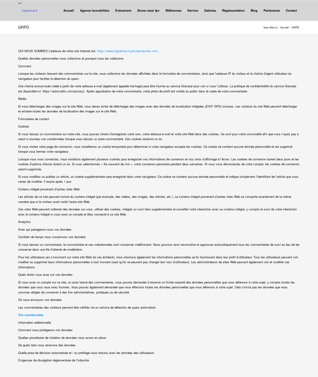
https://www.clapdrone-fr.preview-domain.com (127, 51)
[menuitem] (68, 10)
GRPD (23, 27)
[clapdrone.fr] (28, 10)
